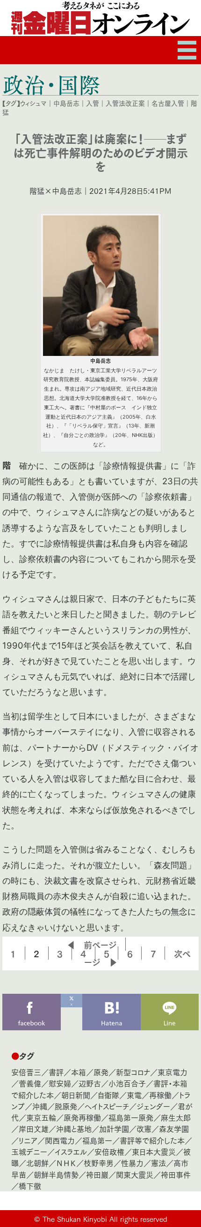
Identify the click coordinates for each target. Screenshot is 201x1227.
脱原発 (66, 1106)
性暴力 (132, 1162)
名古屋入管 (167, 103)
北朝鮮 (37, 1162)
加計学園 (114, 1128)
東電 (134, 1095)
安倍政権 (109, 1151)
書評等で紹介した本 (152, 1140)
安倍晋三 (26, 1072)
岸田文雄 (34, 1128)
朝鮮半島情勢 (56, 1174)
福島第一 (97, 1140)
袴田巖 (97, 1174)
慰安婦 (60, 1083)
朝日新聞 (75, 1095)
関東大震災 (134, 1174)
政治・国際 (51, 84)
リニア (28, 1140)
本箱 (78, 1072)
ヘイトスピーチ (107, 1106)
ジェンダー (153, 1106)
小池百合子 (127, 1083)
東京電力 (172, 1072)
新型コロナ (133, 1072)
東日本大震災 (154, 1151)
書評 (56, 1072)
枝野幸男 (99, 1162)
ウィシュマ (33, 103)
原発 (100, 1072)
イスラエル (71, 1151)
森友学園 (174, 1128)
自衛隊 (108, 1095)
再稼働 (160, 1095)
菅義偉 (30, 1083)
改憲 (143, 1128)
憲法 (158, 1162)
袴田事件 (176, 1174)
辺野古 (90, 1083)
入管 (92, 103)
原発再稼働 (82, 1117)
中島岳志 (66, 103)
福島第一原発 (130, 1117)
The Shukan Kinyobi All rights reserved (105, 1218)
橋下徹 (30, 1185)
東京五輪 (41, 1117)
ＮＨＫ (66, 1162)
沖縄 (39, 1106)
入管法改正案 (125, 103)
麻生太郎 (176, 1117)
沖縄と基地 (74, 1128)
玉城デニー (29, 1151)
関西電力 (60, 1140)
